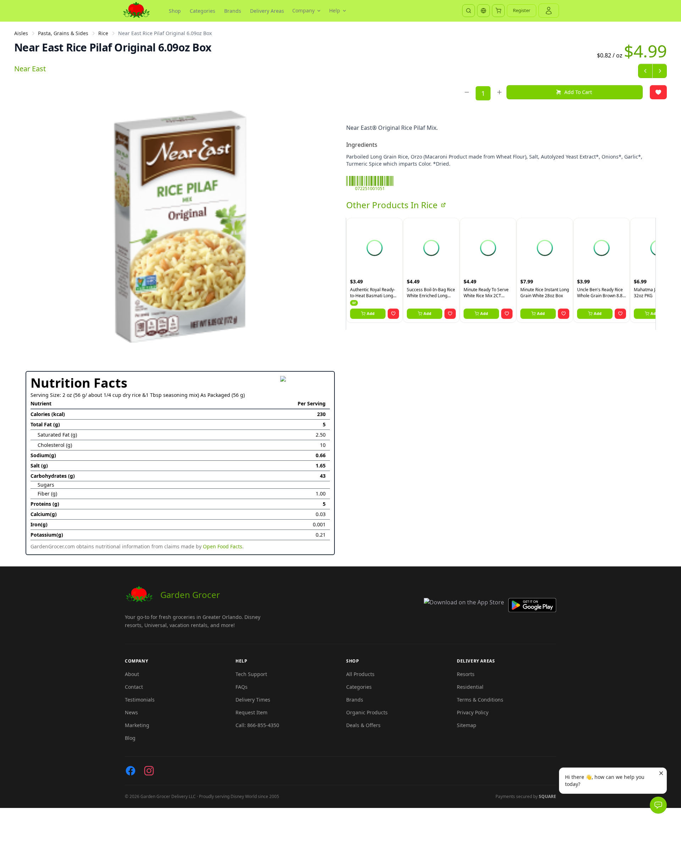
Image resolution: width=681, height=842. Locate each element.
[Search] (468, 10)
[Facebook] (130, 770)
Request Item (251, 712)
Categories (202, 10)
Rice (103, 33)
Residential (470, 686)
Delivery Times (253, 699)
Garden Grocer (190, 594)
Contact (134, 686)
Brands (232, 10)
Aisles (21, 33)
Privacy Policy (472, 712)
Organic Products (367, 712)
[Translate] (483, 10)
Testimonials (140, 699)
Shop (175, 10)
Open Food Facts (222, 546)
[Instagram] (149, 770)
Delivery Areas (267, 10)
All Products (360, 674)
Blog (130, 738)
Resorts (466, 674)
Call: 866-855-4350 (257, 725)
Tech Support (251, 674)
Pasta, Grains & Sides (63, 33)
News (131, 712)
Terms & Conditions (480, 699)
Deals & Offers (363, 725)
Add (371, 313)
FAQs (242, 686)
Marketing (137, 725)
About (132, 674)
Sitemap (466, 725)
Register (521, 10)
